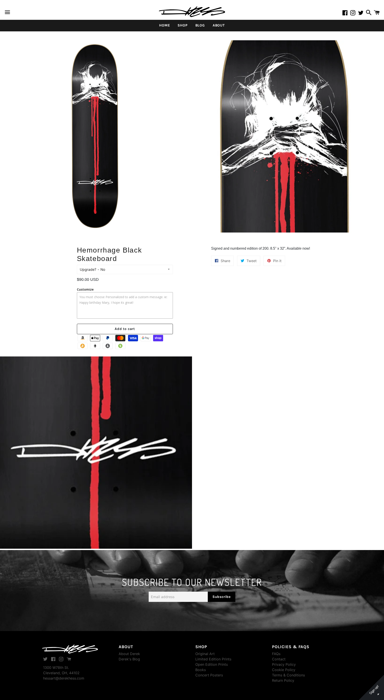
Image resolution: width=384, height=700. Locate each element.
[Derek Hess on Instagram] (354, 13)
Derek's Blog (129, 659)
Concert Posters (209, 675)
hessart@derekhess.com (63, 678)
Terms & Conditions (288, 675)
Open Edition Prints (211, 664)
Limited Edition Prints (213, 659)
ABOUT (219, 25)
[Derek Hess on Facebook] (346, 13)
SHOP (182, 25)
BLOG (200, 25)
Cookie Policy (283, 670)
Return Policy (283, 680)
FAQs (276, 653)
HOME (164, 25)
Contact (279, 659)
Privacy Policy (284, 664)
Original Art (205, 653)
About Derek (129, 653)
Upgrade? (88, 269)
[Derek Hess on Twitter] (361, 13)
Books (200, 670)
